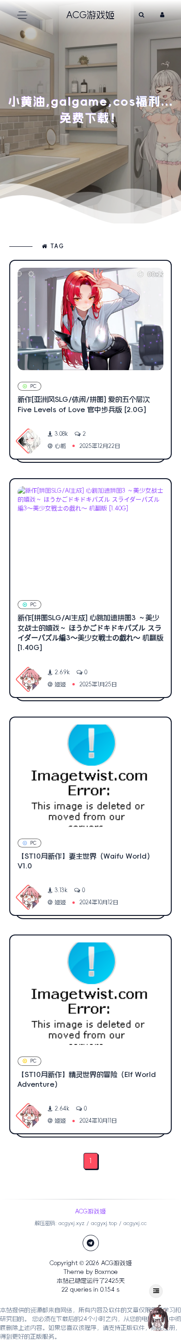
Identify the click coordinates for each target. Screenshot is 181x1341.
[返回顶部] (158, 1318)
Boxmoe (106, 1272)
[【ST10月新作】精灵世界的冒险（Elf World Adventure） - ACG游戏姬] (90, 993)
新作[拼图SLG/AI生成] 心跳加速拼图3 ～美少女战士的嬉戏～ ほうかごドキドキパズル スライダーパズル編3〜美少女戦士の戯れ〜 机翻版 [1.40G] (90, 632)
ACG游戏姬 (116, 1263)
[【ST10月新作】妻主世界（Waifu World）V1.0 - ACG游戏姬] (90, 776)
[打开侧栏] (156, 1291)
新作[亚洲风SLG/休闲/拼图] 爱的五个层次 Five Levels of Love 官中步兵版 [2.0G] (84, 404)
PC (33, 386)
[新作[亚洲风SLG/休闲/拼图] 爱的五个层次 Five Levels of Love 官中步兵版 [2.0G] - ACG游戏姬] (90, 319)
